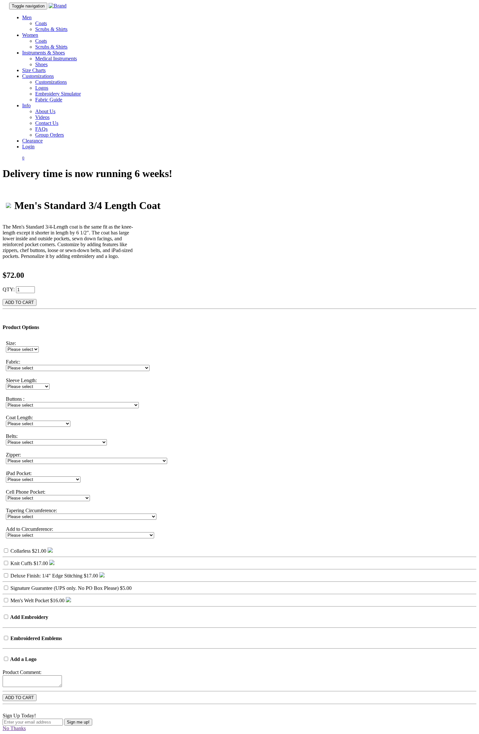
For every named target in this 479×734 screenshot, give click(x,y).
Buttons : (15, 399)
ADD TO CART (19, 302)
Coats (41, 23)
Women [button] (30, 35)
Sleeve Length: (21, 380)
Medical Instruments (56, 58)
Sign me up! (78, 722)
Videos (42, 117)
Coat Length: (19, 417)
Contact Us (46, 123)
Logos (41, 88)
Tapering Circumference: (31, 510)
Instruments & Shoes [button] (43, 52)
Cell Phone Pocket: (25, 492)
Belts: (12, 436)
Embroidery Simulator (58, 94)
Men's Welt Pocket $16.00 (37, 600)
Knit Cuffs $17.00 (28, 563)
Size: (11, 343)
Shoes (41, 64)
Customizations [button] (38, 76)
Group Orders (49, 135)
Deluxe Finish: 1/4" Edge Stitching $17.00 (53, 575)
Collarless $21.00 (27, 551)
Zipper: (13, 454)
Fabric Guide (48, 99)
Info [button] (26, 105)
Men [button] (27, 17)
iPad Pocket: (19, 473)
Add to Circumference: (29, 529)
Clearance (32, 140)
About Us (45, 111)
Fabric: (13, 362)
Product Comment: (22, 672)
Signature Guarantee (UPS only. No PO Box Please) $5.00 (70, 588)
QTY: (9, 289)
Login (28, 146)
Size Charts (34, 70)
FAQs (41, 129)
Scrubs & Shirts (51, 29)
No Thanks (14, 728)
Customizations (51, 82)
